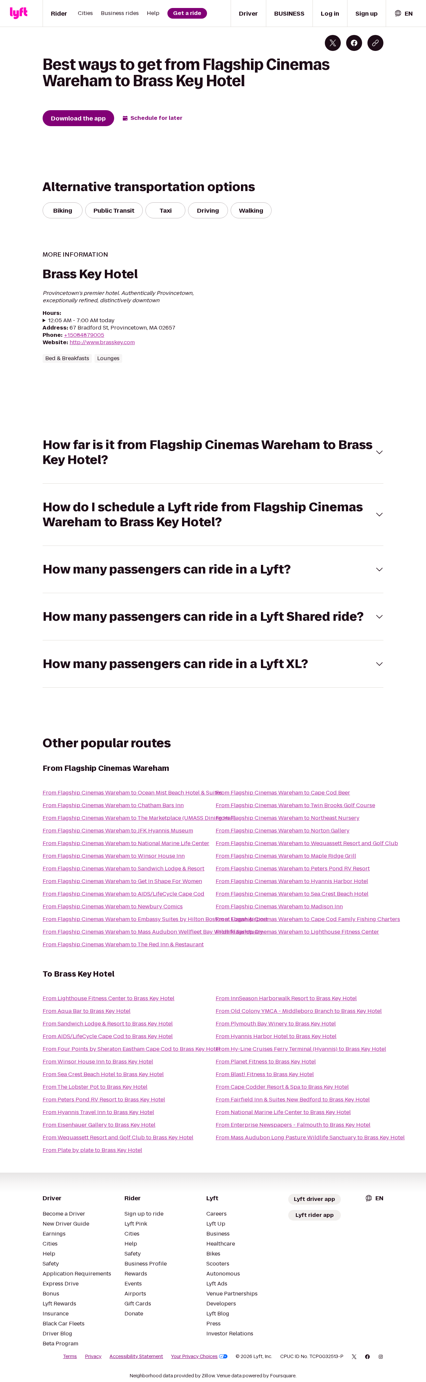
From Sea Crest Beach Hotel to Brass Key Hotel (103, 1074)
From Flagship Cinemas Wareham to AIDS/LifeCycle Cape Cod (123, 894)
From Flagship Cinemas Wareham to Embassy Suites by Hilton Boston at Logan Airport (155, 919)
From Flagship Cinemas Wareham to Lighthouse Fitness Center (297, 932)
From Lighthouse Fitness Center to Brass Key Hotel (108, 998)
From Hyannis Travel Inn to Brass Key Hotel (98, 1112)
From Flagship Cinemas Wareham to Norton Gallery (282, 830)
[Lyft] (18, 13)
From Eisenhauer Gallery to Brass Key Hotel (99, 1125)
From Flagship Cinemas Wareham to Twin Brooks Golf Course (295, 805)
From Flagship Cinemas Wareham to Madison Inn (279, 906)
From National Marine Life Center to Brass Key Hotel (283, 1112)
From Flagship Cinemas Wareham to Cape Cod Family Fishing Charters (308, 919)
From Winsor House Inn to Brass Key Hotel (98, 1061)
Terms (70, 1356)
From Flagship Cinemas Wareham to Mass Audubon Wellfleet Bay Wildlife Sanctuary (153, 932)
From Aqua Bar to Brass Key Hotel (86, 1011)
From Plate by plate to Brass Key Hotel (92, 1150)
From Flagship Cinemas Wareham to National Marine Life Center (126, 843)
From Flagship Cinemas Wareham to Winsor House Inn (114, 856)
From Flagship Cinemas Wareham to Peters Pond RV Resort (293, 868)
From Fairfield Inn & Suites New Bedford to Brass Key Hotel (293, 1099)
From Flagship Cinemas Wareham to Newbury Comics (113, 906)
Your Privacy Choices (194, 1356)
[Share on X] (333, 43)
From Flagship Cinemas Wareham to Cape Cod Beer (283, 793)
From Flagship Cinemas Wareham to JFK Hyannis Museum (118, 830)
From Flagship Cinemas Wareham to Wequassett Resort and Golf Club (307, 843)
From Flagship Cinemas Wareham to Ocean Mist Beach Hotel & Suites (132, 793)
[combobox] (403, 13)
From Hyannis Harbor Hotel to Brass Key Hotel (276, 1036)
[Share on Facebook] (354, 43)
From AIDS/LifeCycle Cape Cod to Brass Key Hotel (108, 1036)
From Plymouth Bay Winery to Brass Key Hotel (276, 1024)
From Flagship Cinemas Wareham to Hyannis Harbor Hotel (292, 881)
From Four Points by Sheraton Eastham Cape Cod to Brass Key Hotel (131, 1049)
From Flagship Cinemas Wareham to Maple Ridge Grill (286, 856)
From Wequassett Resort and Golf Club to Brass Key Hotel (118, 1137)
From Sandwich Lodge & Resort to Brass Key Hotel (108, 1024)
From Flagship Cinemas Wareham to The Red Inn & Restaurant (123, 944)
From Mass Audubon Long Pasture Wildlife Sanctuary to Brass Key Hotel (310, 1137)
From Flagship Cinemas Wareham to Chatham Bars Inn (113, 805)
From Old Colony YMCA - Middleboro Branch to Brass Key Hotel (299, 1011)
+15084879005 (84, 335)
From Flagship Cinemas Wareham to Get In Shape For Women (122, 881)
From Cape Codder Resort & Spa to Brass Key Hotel (282, 1087)
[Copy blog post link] (375, 43)
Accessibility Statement (136, 1356)
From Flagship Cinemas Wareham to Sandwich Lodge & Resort (123, 868)
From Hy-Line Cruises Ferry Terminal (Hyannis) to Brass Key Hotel (301, 1049)
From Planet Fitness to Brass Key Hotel (266, 1061)
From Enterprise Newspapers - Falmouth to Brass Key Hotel (293, 1125)
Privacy (93, 1356)
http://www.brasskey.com (102, 342)
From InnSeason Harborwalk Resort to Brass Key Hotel (286, 998)
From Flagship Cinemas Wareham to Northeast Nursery (287, 818)
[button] (213, 452)
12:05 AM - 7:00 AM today (81, 320)
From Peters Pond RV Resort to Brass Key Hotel (104, 1099)
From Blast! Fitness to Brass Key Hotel (265, 1074)
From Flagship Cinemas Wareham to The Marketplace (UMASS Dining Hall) (139, 818)
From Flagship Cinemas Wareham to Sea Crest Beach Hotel (292, 894)
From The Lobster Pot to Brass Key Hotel (95, 1087)
